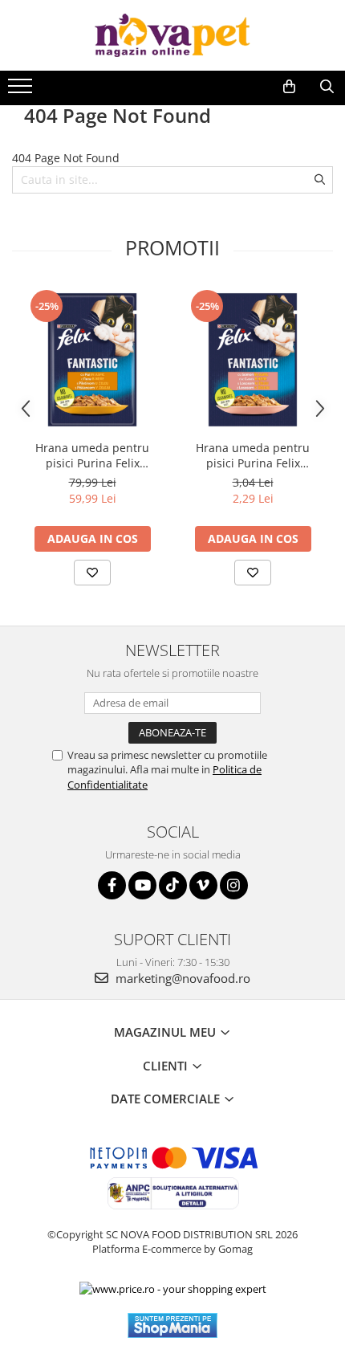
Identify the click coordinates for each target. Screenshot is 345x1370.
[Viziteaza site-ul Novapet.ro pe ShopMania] (172, 1325)
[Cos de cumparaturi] (289, 87)
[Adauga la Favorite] (92, 572)
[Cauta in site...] (327, 87)
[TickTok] (173, 885)
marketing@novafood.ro (181, 978)
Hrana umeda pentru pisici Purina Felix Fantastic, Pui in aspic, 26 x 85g (92, 455)
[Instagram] (234, 885)
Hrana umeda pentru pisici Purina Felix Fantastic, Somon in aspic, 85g (253, 455)
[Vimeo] (203, 885)
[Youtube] (142, 885)
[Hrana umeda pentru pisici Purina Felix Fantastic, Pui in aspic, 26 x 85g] (92, 359)
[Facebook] (112, 885)
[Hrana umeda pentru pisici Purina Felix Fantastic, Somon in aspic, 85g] (253, 359)
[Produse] (22, 91)
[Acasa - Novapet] (172, 35)
